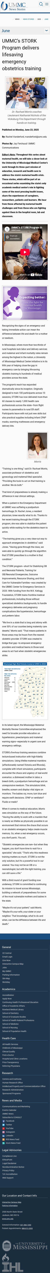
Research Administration (13, 1090)
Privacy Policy (8, 1170)
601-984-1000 (25, 1225)
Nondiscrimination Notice (13, 1167)
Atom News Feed (12, 1143)
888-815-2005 (27, 1228)
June (46, 19)
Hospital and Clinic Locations (14, 1059)
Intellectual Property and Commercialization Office (23, 1086)
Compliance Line (9, 1156)
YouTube (9, 1128)
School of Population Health (14, 1031)
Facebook (9, 1121)
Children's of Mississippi (12, 1048)
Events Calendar (9, 1110)
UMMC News (7, 1114)
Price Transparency (10, 1062)
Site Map (6, 978)
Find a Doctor (8, 1055)
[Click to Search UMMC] (41, 4)
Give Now (6, 960)
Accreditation (8, 995)
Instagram (10, 1132)
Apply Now (7, 999)
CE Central (6, 953)
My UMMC (6, 971)
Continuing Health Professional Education (20, 1002)
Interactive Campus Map (12, 964)
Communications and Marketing (16, 1106)
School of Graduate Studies (14, 1017)
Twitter (8, 1125)
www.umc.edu (7, 1219)
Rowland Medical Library (13, 1010)
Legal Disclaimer (9, 1163)
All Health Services (10, 1044)
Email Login (7, 957)
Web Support (7, 1178)
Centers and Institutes (11, 1079)
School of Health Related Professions (18, 1020)
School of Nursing (10, 1028)
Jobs (4, 968)
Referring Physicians (11, 1066)
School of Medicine (10, 1024)
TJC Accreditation (10, 1174)
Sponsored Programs (11, 1093)
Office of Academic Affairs (13, 1006)
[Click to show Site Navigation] (46, 4)
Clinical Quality (8, 1052)
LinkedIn (9, 1136)
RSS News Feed (12, 1139)
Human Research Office (12, 1083)
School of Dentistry (10, 1013)
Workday (6, 982)
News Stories (17, 9)
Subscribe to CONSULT (12, 1117)
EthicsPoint (7, 1160)
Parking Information (11, 975)
